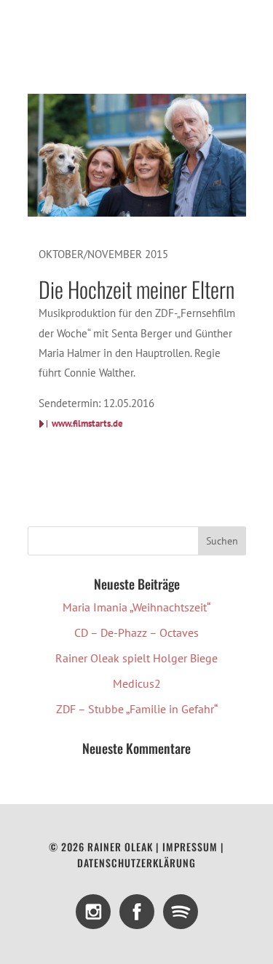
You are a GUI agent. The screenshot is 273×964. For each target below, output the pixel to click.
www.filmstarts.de (87, 423)
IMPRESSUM (190, 846)
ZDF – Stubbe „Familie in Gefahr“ (137, 709)
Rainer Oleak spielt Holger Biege (136, 658)
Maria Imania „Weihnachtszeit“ (136, 607)
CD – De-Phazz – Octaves (136, 632)
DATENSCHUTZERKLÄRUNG (136, 862)
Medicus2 (137, 683)
